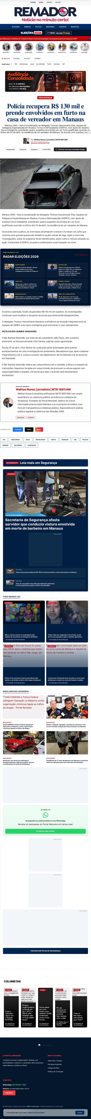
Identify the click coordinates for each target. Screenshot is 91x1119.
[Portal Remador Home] (46, 1046)
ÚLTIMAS (33, 2)
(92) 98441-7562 (19, 1085)
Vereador (32, 445)
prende (5, 445)
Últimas (37, 58)
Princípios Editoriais (55, 1064)
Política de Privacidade (36, 1112)
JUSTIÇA (49, 2)
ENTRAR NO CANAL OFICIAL (45, 831)
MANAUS (27, 27)
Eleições (16, 58)
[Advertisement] (45, 549)
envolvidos (40, 64)
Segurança (49, 463)
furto (49, 64)
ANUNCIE (58, 2)
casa (32, 64)
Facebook (31, 417)
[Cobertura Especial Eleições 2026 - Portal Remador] (31, 33)
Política (27, 58)
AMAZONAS (50, 27)
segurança (6, 64)
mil (63, 64)
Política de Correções (55, 1072)
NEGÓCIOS (75, 27)
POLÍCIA (38, 27)
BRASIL (41, 2)
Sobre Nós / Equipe (55, 1061)
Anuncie (9, 1093)
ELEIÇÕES (16, 27)
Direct (39, 429)
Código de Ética (53, 1068)
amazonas (24, 64)
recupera (18, 445)
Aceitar (80, 1112)
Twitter (29, 429)
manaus (57, 64)
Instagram (20, 417)
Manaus (65, 440)
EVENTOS (62, 27)
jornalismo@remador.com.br (19, 1088)
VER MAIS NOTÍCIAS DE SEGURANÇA (45, 951)
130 (15, 64)
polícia (85, 440)
